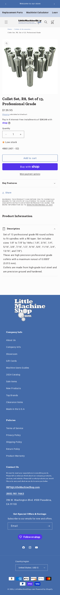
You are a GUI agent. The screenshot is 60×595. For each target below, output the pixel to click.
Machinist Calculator (37, 12)
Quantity (6, 128)
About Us (11, 340)
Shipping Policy (14, 442)
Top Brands (12, 395)
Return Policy (13, 449)
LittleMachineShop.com (25, 589)
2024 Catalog (13, 374)
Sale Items (11, 381)
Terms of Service (14, 428)
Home (10, 29)
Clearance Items (14, 402)
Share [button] (8, 192)
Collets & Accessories (22, 29)
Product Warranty (15, 456)
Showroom (11, 354)
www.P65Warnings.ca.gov (40, 205)
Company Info (13, 347)
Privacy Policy (13, 435)
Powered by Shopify (44, 589)
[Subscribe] (48, 526)
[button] (6, 22)
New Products (13, 388)
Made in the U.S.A (15, 409)
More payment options (30, 174)
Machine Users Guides (17, 368)
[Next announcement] (54, 4)
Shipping (5, 114)
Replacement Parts (12, 12)
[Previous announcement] (5, 4)
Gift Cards (11, 361)
